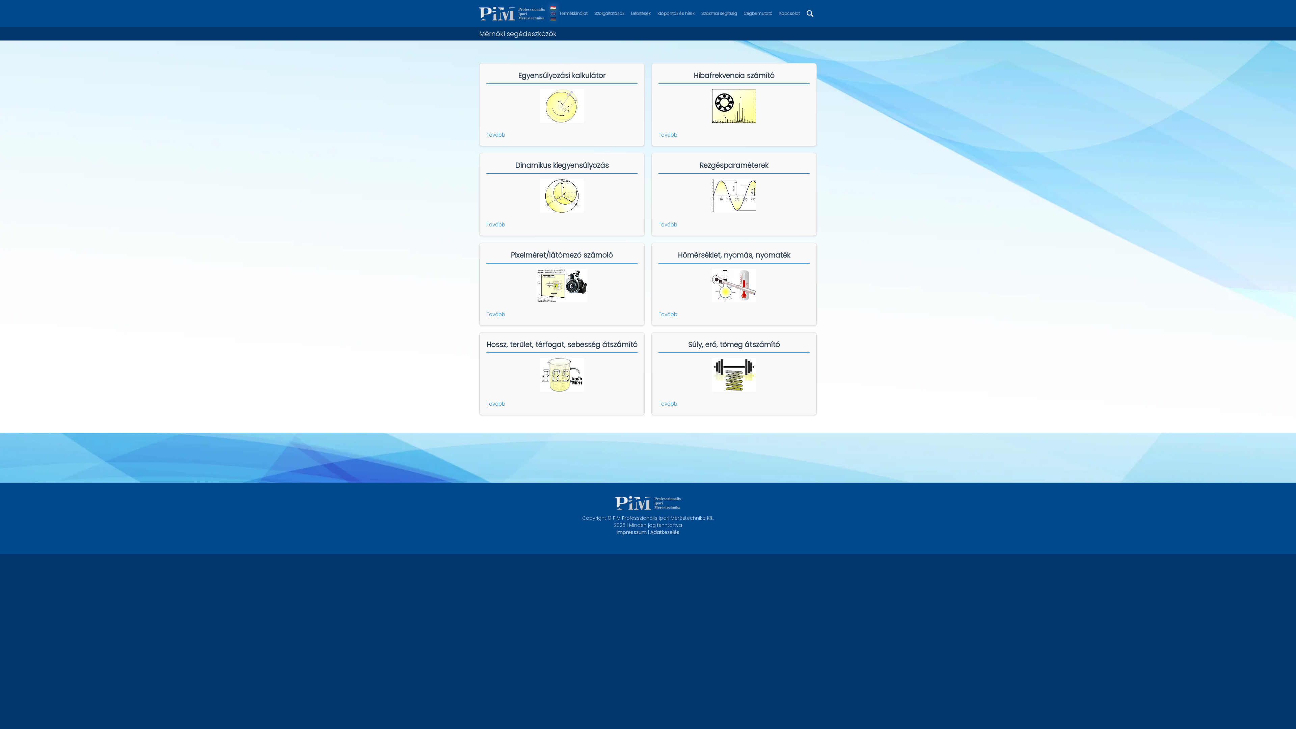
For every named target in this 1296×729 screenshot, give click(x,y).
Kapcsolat (789, 13)
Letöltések (641, 13)
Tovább (495, 134)
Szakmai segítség (719, 13)
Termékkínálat (573, 13)
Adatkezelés (664, 532)
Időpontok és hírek (676, 13)
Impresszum (632, 532)
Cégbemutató (758, 13)
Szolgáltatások (609, 13)
